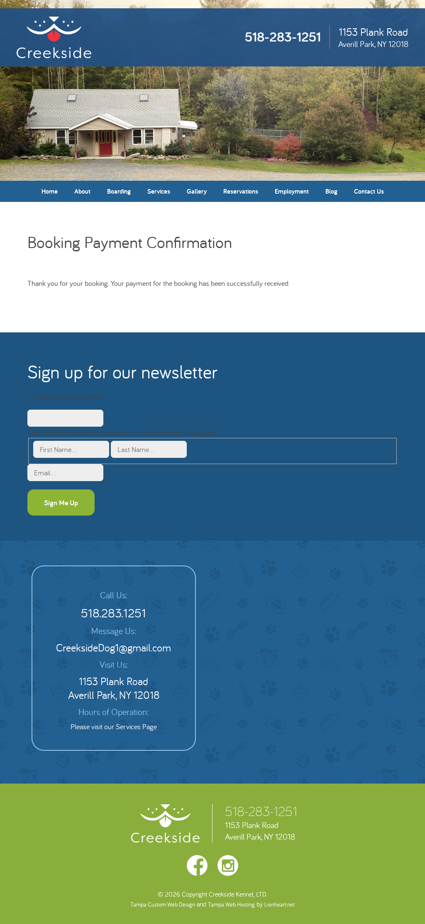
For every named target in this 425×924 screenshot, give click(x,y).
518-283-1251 (283, 36)
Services (158, 191)
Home (50, 191)
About (82, 191)
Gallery (197, 191)
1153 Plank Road (373, 37)
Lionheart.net (279, 904)
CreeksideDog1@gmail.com (113, 647)
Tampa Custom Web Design (162, 904)
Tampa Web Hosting (231, 904)
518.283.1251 (113, 613)
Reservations (240, 191)
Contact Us (369, 191)
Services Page (136, 726)
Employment (292, 191)
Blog (331, 191)
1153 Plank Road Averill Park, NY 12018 (113, 688)
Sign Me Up (61, 502)
